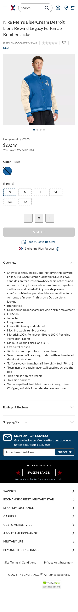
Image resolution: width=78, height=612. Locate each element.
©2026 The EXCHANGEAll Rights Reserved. (39, 574)
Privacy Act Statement (58, 562)
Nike (6, 48)
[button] (39, 407)
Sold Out (39, 232)
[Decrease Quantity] (28, 218)
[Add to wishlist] (64, 43)
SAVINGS (9, 491)
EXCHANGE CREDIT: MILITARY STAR (28, 499)
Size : (6, 183)
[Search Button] (47, 8)
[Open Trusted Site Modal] (51, 584)
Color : (7, 161)
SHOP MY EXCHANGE (18, 507)
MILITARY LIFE (13, 541)
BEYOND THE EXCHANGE (21, 550)
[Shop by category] (6, 8)
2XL (9, 201)
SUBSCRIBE (65, 452)
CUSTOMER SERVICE (17, 524)
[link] (49, 43)
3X (25, 201)
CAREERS (9, 516)
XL (56, 192)
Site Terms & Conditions (20, 562)
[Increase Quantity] (49, 218)
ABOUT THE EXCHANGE (20, 533)
